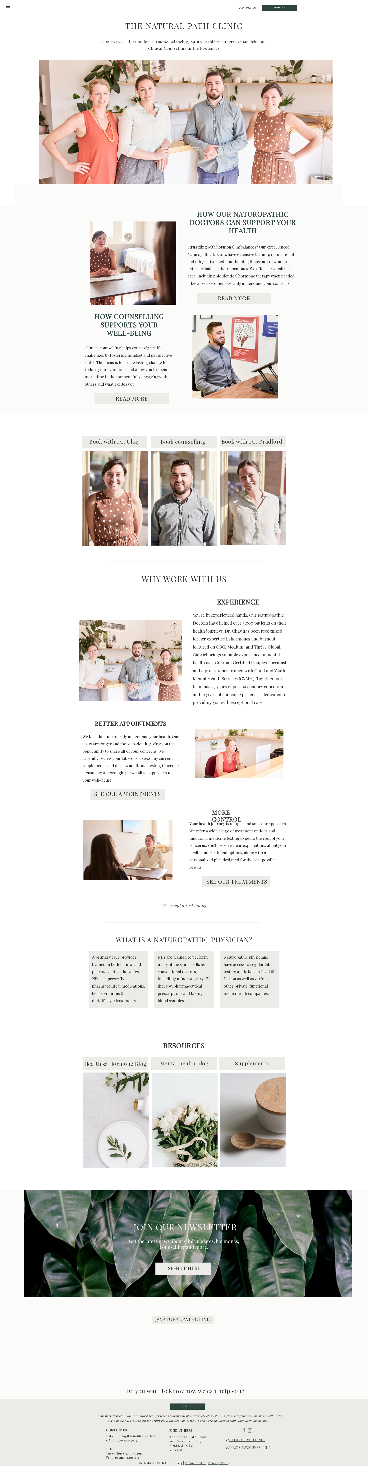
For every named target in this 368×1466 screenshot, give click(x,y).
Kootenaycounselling (250, 1447)
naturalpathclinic (247, 1440)
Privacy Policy (219, 1463)
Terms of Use (195, 1463)
